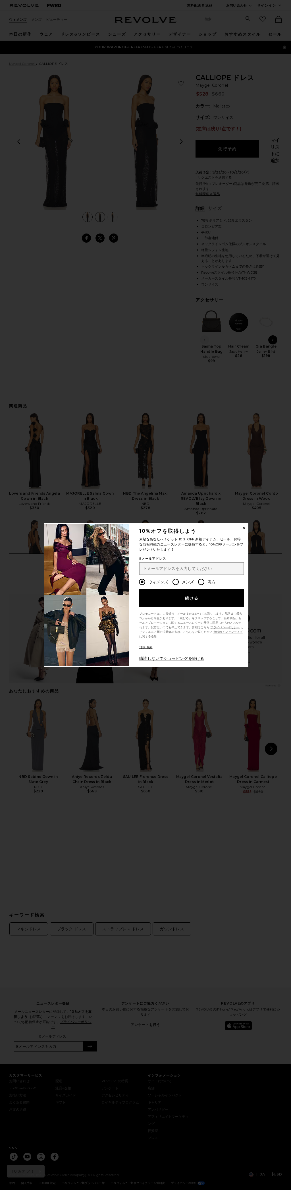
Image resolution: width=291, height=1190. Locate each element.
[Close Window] (243, 527)
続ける (192, 598)
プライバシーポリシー (225, 627)
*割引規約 (146, 647)
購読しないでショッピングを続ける (171, 658)
